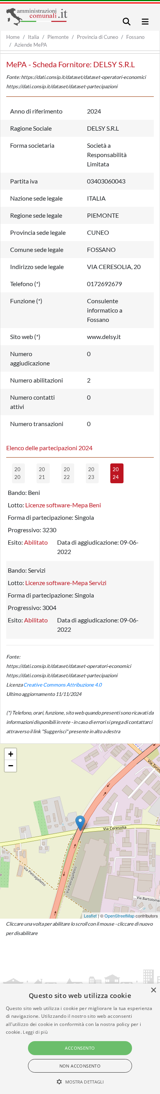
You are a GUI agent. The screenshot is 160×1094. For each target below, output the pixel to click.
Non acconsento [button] (80, 1066)
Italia (33, 37)
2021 (42, 473)
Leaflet (90, 915)
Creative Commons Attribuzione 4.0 (62, 685)
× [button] (153, 990)
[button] (80, 1081)
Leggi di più (35, 1032)
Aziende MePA (30, 45)
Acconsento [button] (80, 1048)
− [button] (10, 766)
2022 (67, 473)
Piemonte (58, 37)
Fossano (135, 37)
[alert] (80, 1039)
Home (13, 37)
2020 (17, 473)
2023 (91, 473)
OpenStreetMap (119, 915)
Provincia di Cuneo (97, 37)
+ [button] (10, 754)
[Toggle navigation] (127, 22)
